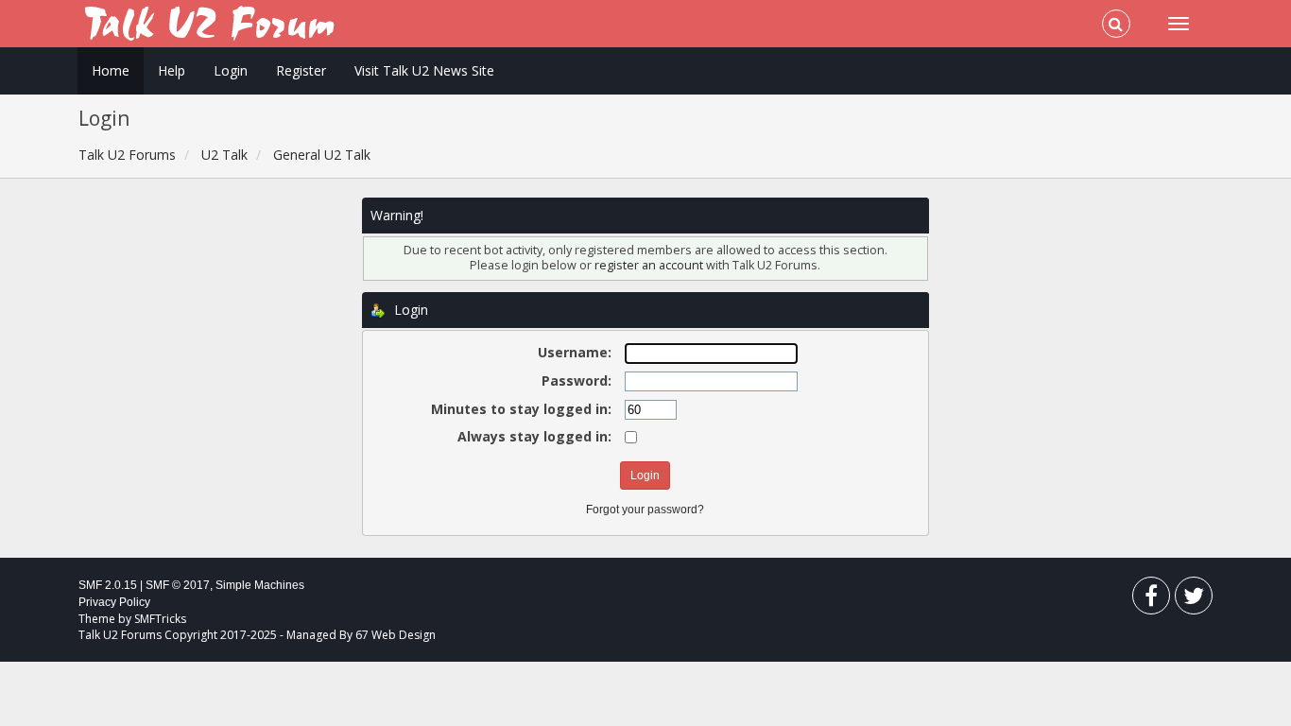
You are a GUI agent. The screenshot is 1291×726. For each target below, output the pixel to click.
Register (301, 70)
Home (110, 70)
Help (171, 70)
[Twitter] (1194, 600)
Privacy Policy (114, 602)
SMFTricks (160, 619)
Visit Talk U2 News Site (424, 70)
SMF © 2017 (178, 585)
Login (231, 70)
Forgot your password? (645, 509)
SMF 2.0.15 (107, 585)
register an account (650, 265)
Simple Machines (259, 585)
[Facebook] (1151, 600)
